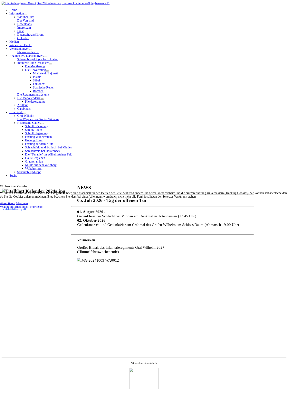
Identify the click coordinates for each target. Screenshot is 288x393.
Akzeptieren (7, 203)
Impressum (36, 206)
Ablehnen (22, 203)
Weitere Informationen (14, 206)
